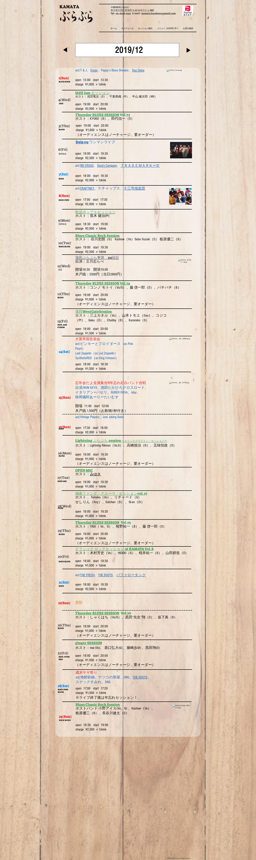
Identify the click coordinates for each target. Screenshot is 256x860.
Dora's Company (107, 166)
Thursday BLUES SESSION (97, 114)
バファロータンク (131, 575)
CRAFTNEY (87, 188)
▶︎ (189, 50)
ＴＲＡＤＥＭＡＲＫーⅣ (140, 166)
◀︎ (65, 50)
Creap (93, 70)
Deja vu (82, 142)
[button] (127, 28)
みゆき (95, 474)
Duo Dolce (138, 70)
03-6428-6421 (123, 13)
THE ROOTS (105, 575)
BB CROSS (87, 166)
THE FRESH (87, 575)
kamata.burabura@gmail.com (158, 13)
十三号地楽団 (134, 188)
